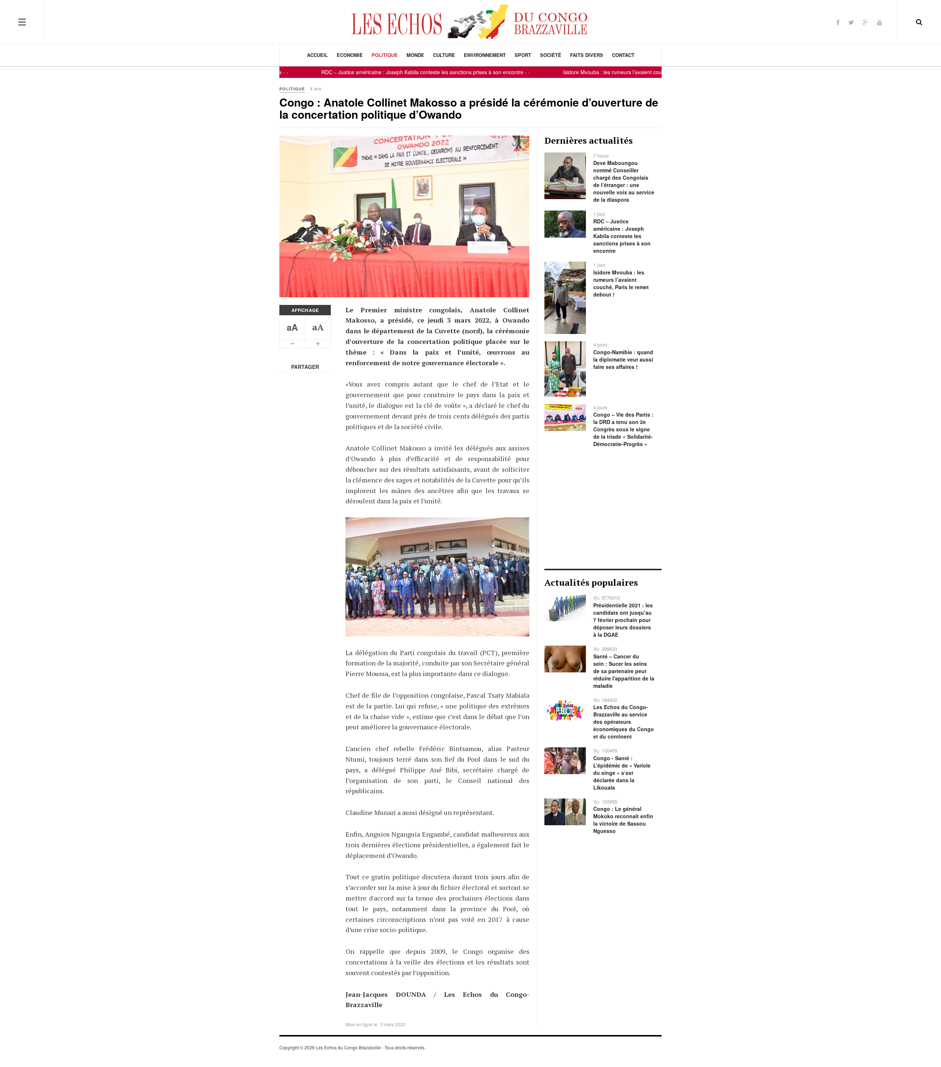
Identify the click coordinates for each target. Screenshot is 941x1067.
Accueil (317, 54)
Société (550, 54)
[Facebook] (838, 22)
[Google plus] (865, 22)
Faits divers (586, 54)
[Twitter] (851, 22)
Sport (523, 54)
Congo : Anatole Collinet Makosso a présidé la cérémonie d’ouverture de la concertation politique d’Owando (468, 108)
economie (350, 54)
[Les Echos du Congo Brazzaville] (470, 22)
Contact (623, 54)
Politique (385, 54)
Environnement (485, 54)
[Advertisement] (603, 508)
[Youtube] (879, 22)
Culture (444, 54)
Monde (415, 54)
